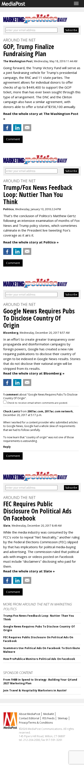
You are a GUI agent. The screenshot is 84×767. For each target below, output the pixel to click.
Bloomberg (10, 333)
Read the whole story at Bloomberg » (33, 373)
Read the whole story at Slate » (29, 571)
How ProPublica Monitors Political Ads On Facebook (39, 659)
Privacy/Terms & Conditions (36, 722)
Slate (6, 525)
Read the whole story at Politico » (31, 242)
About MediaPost (29, 714)
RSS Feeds (48, 718)
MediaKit (48, 714)
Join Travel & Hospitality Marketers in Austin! (35, 690)
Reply (7, 447)
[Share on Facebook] (7, 127)
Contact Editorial (29, 718)
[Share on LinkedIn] (17, 127)
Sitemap (63, 718)
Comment (13, 139)
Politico (8, 209)
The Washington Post (18, 61)
